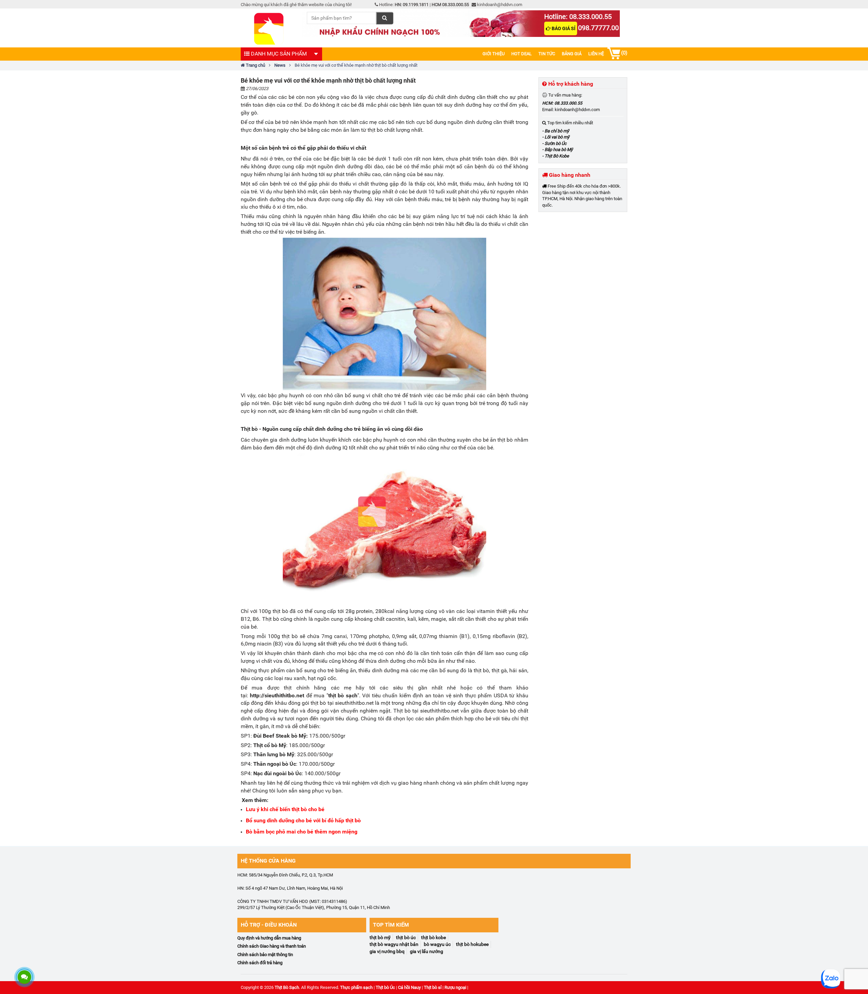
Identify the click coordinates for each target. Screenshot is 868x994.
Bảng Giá (571, 53)
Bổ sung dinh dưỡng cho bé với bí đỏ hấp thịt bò (303, 820)
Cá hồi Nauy (409, 987)
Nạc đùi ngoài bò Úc (277, 773)
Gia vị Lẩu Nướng (426, 951)
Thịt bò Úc (385, 987)
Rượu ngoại (455, 987)
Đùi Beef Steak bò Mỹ (279, 736)
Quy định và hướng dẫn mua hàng (269, 937)
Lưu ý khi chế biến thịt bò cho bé (285, 809)
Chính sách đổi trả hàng (259, 962)
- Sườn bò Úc (554, 143)
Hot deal (521, 53)
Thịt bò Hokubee (472, 944)
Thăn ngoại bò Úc (274, 764)
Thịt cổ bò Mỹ (269, 745)
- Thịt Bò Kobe (555, 155)
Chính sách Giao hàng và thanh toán (271, 946)
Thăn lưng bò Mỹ (273, 754)
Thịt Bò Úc (406, 937)
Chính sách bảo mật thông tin (265, 954)
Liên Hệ (596, 53)
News (279, 65)
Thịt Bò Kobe (433, 937)
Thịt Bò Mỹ (380, 937)
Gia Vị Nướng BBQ (387, 951)
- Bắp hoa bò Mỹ (557, 149)
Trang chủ (255, 65)
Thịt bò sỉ (432, 987)
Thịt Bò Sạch (287, 987)
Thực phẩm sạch (356, 987)
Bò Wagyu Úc (437, 944)
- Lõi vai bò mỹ (555, 137)
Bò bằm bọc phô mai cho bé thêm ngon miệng (301, 831)
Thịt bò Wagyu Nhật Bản (394, 944)
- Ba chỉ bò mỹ (555, 130)
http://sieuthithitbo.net (277, 695)
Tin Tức (546, 53)
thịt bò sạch (342, 695)
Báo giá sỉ (563, 28)
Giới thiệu (493, 53)
